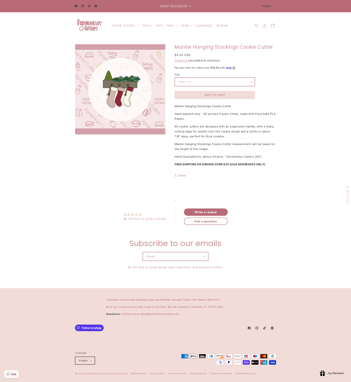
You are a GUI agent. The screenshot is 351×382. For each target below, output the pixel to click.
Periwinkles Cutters (95, 373)
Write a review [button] (206, 212)
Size (177, 74)
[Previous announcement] (137, 6)
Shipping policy (198, 373)
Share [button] (182, 175)
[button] (124, 25)
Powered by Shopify (117, 373)
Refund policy (138, 373)
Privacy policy (157, 373)
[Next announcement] (214, 6)
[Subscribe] (204, 256)
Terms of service (177, 373)
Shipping (181, 60)
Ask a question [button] (205, 221)
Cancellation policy (245, 373)
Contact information (220, 373)
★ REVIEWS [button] (347, 194)
